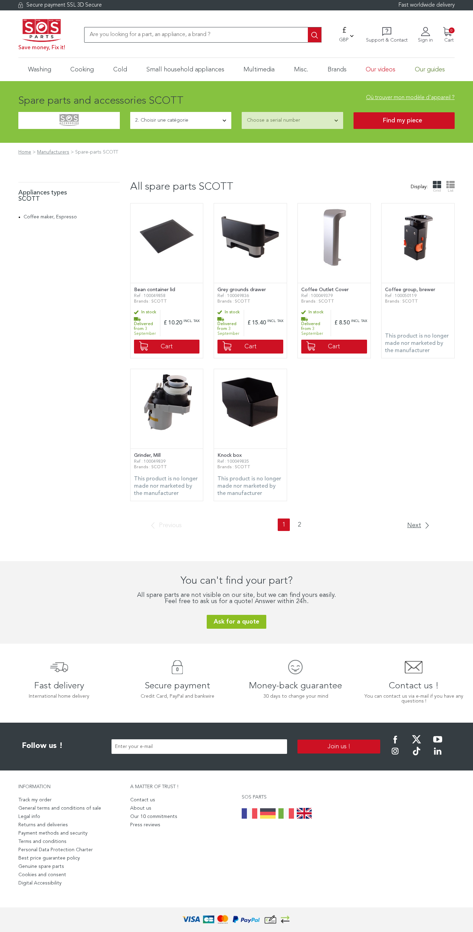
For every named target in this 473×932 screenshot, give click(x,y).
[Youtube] (437, 744)
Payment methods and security (53, 833)
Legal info (29, 816)
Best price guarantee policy (49, 858)
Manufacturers (53, 152)
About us (140, 808)
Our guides (430, 70)
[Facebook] (395, 744)
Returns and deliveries (43, 824)
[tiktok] (416, 756)
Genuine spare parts (41, 866)
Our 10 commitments (153, 816)
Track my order (35, 800)
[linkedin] (437, 756)
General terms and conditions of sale (59, 808)
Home (24, 152)
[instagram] (395, 756)
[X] (416, 744)
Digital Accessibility (40, 883)
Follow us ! (42, 746)
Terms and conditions (42, 841)
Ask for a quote (236, 622)
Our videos (380, 70)
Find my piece (402, 120)
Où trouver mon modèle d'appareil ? (410, 98)
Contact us (142, 800)
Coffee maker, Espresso (50, 217)
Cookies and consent (42, 874)
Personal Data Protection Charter (55, 849)
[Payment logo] (236, 920)
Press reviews (145, 824)
